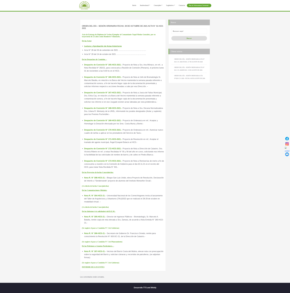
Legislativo (170, 5)
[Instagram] (287, 144)
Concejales (157, 5)
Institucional (144, 5)
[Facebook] (287, 138)
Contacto (182, 5)
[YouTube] (287, 149)
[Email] (287, 154)
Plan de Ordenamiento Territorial (198, 5)
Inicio (134, 5)
